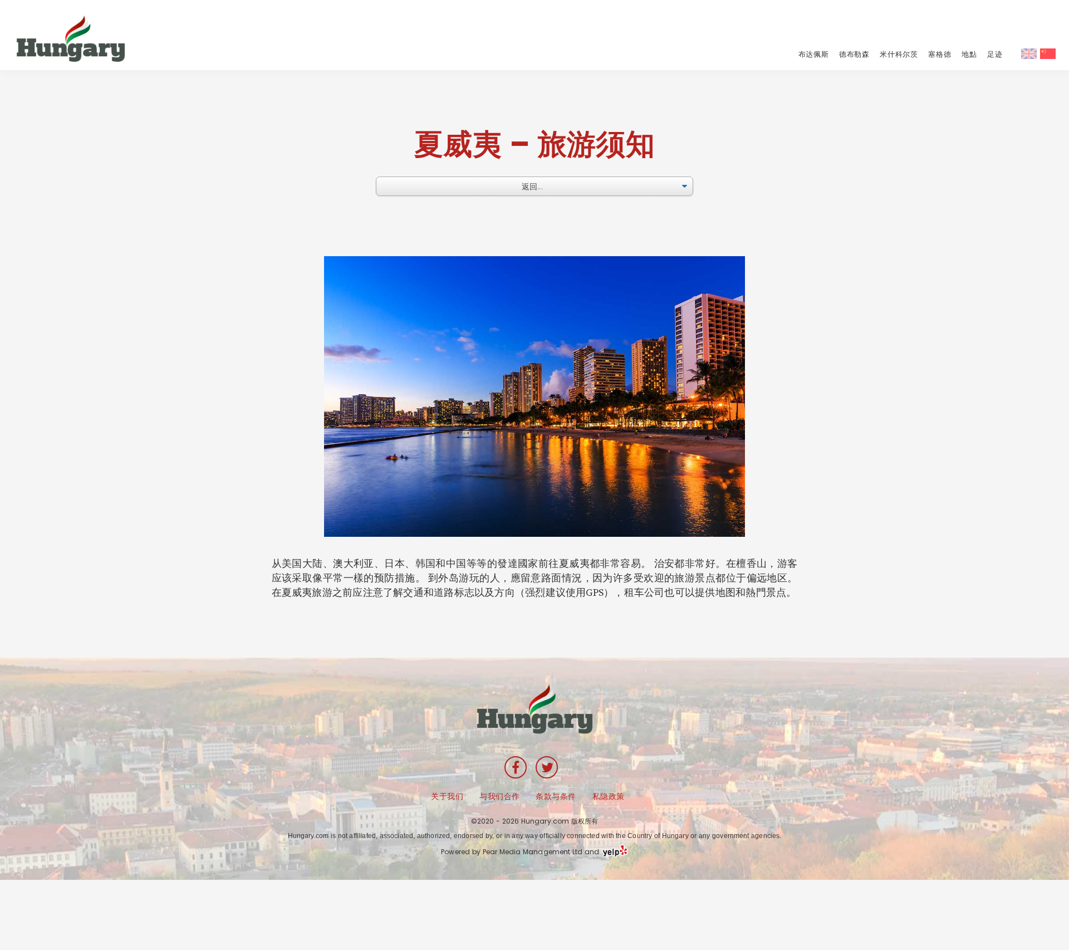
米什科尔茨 (899, 54)
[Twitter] (547, 767)
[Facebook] (515, 767)
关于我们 (447, 796)
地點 (969, 54)
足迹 (994, 54)
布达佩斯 (813, 54)
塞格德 (939, 54)
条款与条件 (556, 796)
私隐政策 (608, 796)
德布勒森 (854, 54)
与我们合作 (499, 796)
